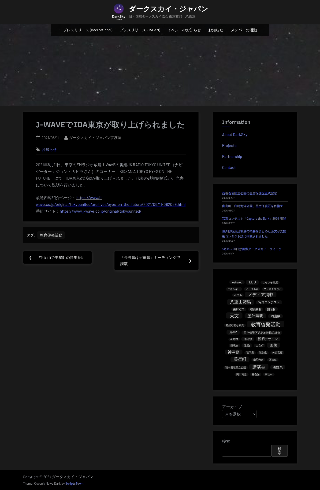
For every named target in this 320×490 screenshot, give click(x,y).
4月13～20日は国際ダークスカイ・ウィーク (252, 249)
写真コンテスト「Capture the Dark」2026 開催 (254, 218)
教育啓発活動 (51, 235)
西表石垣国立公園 (235, 367)
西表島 (273, 359)
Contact (229, 167)
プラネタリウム (273, 288)
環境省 (234, 345)
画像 (273, 345)
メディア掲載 (260, 294)
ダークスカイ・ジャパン (168, 9)
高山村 (269, 374)
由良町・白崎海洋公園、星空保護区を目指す (252, 206)
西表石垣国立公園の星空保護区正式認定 (249, 193)
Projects (229, 145)
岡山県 (275, 316)
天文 (234, 315)
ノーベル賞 (252, 288)
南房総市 (238, 309)
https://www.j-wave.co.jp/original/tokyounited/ (100, 211)
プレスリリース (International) (87, 30)
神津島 (234, 352)
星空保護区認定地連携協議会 (262, 332)
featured (236, 282)
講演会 (259, 366)
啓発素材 (255, 309)
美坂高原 (277, 352)
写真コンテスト (269, 302)
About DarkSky (234, 134)
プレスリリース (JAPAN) (140, 30)
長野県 (278, 367)
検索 (226, 441)
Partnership (232, 156)
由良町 (260, 345)
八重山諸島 (240, 301)
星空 (233, 332)
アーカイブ (232, 406)
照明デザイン (268, 339)
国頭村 (271, 309)
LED (252, 282)
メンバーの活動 (244, 30)
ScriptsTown (74, 483)
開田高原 (241, 374)
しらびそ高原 (270, 282)
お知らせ (215, 30)
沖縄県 (248, 338)
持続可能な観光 (235, 325)
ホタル (238, 295)
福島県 (263, 352)
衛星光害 (258, 359)
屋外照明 (255, 315)
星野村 (234, 339)
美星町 (240, 359)
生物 (247, 345)
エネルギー (233, 288)
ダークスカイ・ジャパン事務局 (95, 137)
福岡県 (250, 352)
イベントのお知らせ (184, 30)
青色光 (256, 374)
